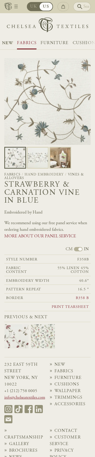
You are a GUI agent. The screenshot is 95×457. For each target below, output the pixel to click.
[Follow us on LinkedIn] (39, 409)
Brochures (23, 450)
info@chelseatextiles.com (24, 397)
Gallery (19, 444)
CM (69, 249)
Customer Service (65, 440)
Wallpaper (67, 391)
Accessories (69, 404)
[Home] (47, 26)
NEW (7, 43)
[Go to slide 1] (38, 158)
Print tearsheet (70, 307)
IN (86, 249)
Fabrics (26, 43)
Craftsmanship (23, 437)
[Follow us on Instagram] (8, 409)
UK (33, 6)
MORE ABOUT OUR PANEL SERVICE (40, 236)
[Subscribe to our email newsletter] (8, 419)
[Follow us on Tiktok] (18, 409)
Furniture (54, 43)
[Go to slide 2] (60, 158)
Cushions (66, 384)
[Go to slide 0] (15, 158)
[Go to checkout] (63, 6)
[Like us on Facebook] (29, 409)
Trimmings (68, 397)
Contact (66, 431)
